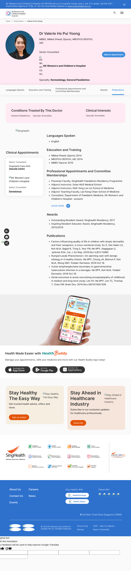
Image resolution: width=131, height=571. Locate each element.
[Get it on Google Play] (45, 369)
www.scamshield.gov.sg (79, 6)
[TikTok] (119, 494)
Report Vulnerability (101, 529)
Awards (103, 90)
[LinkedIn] (114, 494)
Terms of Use (82, 526)
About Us (15, 489)
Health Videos (79, 501)
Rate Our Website (107, 526)
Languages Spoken (15, 90)
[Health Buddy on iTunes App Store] (17, 369)
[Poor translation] (8, 548)
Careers (34, 489)
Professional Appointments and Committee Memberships (71, 89)
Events (13, 502)
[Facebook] (100, 494)
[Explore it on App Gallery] (72, 369)
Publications (118, 90)
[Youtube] (105, 494)
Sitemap (80, 529)
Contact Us (16, 495)
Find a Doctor (18, 21)
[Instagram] (109, 494)
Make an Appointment (113, 54)
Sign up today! (19, 417)
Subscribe (78, 423)
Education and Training (40, 90)
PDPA (95, 526)
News (32, 495)
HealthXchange (79, 495)
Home (8, 21)
